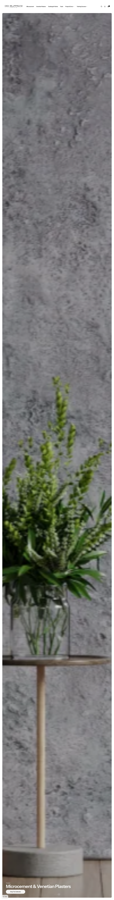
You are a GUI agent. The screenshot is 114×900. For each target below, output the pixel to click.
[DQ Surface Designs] (13, 6)
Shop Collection (14, 892)
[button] (55, 894)
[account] (105, 6)
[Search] (101, 6)
